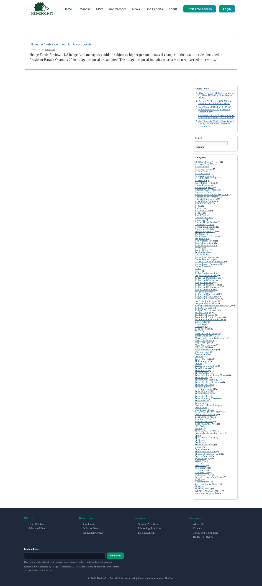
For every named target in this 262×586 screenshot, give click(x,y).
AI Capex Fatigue (203, 169)
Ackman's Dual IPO (204, 164)
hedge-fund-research (205, 303)
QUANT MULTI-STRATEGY (209, 412)
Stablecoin (200, 440)
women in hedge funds (206, 493)
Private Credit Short (204, 384)
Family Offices (202, 250)
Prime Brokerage (203, 370)
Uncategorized (202, 481)
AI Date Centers (202, 173)
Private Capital (202, 372)
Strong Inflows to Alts (205, 451)
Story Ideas (200, 449)
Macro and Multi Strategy (207, 333)
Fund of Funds (202, 252)
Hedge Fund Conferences (207, 280)
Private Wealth (202, 400)
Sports (198, 435)
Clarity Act (200, 220)
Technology (201, 467)
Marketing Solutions (149, 528)
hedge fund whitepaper (206, 301)
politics (198, 363)
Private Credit (201, 377)
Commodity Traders (204, 224)
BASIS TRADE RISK (205, 203)
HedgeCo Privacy (203, 536)
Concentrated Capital (205, 226)
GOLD (198, 268)
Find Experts (154, 9)
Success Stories (202, 456)
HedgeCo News (202, 308)
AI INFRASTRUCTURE (206, 178)
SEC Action (200, 426)
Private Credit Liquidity (206, 379)
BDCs (198, 206)
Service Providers (148, 524)
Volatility (199, 486)
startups (198, 447)
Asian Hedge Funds (204, 201)
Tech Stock (200, 465)
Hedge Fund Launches (206, 284)
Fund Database (36, 524)
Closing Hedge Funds (205, 222)
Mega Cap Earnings (204, 340)
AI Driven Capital (203, 175)
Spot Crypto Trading (205, 437)
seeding (198, 428)
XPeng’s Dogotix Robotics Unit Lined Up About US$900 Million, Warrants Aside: (216, 95)
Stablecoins (200, 442)
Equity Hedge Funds (205, 240)
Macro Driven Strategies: (207, 335)
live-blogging (201, 326)
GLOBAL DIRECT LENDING (209, 261)
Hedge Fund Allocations (206, 273)
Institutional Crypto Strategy (209, 317)
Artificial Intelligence (205, 199)
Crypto (200, 470)
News (136, 9)
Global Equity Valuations (207, 264)
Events (198, 247)
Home (68, 9)
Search (200, 147)
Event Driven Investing (206, 245)
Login (227, 9)
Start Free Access (200, 9)
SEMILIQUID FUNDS (205, 430)
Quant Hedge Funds (204, 409)
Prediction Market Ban (206, 365)
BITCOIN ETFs (202, 210)
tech (197, 463)
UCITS (198, 479)
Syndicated (200, 458)
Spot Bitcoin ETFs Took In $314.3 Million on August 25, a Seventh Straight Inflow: (215, 109)
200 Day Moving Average (207, 162)
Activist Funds (202, 166)
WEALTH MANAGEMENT (208, 491)
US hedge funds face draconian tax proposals (61, 44)
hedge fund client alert (206, 275)
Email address (31, 549)
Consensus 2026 (203, 229)
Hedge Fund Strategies (206, 294)
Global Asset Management (207, 257)
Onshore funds (202, 354)
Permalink (50, 49)
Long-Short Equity (204, 328)
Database (84, 9)
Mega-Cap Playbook (205, 345)
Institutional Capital (205, 314)
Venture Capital (205, 389)
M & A (198, 331)
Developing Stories (204, 231)
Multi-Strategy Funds (205, 349)
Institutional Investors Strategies (210, 319)
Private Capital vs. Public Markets (211, 375)
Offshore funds (202, 352)
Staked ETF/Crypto (204, 444)
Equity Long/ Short (204, 243)
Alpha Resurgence (204, 187)
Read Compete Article (205, 416)
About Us (198, 524)
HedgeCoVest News (204, 310)
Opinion (199, 356)
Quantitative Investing (206, 414)
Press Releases (202, 368)
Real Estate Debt (203, 419)
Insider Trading (202, 312)
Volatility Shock (203, 488)
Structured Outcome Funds (208, 454)
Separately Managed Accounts (209, 433)
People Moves (202, 359)
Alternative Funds (203, 192)
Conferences (118, 9)
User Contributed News (206, 484)
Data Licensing (146, 532)
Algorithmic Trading (205, 182)
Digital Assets (201, 233)
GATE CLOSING (203, 254)
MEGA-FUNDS (202, 347)
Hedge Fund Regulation (206, 289)
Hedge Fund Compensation (208, 277)
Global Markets (202, 266)
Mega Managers (202, 342)
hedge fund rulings (204, 291)
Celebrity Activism (204, 217)
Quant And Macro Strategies (208, 405)
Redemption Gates (204, 421)
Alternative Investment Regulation (211, 194)
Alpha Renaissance (204, 185)
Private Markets (202, 396)
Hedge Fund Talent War (206, 296)
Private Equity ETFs (204, 391)
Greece (198, 270)
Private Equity (202, 386)
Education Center (93, 532)
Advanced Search (38, 528)
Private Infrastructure (205, 393)
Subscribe (115, 555)
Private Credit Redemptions (208, 382)
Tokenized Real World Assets (209, 477)
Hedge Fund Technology (207, 298)
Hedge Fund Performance (207, 287)
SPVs (99, 9)
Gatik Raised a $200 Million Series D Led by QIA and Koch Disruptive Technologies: (216, 123)
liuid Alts (199, 324)
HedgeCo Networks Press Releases (211, 305)
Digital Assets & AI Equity (207, 236)
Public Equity (201, 403)
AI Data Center (202, 171)
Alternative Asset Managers (208, 189)
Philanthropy (201, 361)
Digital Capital (202, 238)
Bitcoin (198, 208)
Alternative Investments (206, 196)
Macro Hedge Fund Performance (210, 338)
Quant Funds (201, 407)
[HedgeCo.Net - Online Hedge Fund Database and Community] (42, 9)
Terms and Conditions (205, 532)
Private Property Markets (207, 398)
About (173, 9)
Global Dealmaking (204, 259)
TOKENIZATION (203, 474)
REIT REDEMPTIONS (206, 423)
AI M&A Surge (202, 180)
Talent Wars (200, 460)
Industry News (91, 528)
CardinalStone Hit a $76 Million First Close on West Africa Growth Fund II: (216, 116)
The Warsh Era (202, 472)
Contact (197, 528)
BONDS (199, 213)
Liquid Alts (200, 321)
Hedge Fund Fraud (204, 282)
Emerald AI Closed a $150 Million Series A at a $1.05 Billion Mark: (215, 102)
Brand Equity (201, 215)
